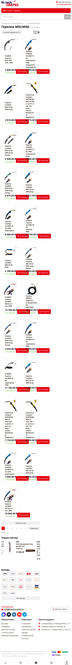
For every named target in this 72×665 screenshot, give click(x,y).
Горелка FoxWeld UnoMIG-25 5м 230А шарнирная (9, 226)
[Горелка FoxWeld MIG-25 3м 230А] (10, 252)
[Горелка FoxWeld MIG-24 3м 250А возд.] (10, 88)
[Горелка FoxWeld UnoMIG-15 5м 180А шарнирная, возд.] (31, 138)
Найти (67, 17)
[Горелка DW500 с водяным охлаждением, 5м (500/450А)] (31, 289)
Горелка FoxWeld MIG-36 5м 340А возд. (30, 379)
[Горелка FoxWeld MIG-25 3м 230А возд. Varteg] (10, 328)
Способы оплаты (7, 633)
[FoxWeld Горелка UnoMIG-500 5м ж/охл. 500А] (10, 289)
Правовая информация (9, 636)
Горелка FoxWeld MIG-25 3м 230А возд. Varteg (9, 340)
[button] (2, 553)
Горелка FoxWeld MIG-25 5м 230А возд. (30, 188)
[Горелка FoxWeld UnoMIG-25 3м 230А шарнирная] (10, 458)
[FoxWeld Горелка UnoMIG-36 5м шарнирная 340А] (10, 367)
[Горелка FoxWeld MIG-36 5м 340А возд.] (31, 367)
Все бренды (20, 598)
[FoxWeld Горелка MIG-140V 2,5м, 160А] (10, 44)
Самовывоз (5, 627)
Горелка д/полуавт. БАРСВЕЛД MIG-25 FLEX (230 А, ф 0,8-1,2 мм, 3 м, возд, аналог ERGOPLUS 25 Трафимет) (9, 425)
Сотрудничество (28, 636)
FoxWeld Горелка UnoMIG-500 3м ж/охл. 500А (8, 506)
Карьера (25, 633)
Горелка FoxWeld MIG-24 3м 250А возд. (9, 106)
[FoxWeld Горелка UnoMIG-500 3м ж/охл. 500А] (10, 494)
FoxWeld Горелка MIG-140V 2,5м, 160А (9, 59)
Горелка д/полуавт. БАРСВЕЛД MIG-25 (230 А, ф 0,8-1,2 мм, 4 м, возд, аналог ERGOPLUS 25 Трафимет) (30, 106)
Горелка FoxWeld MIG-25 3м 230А (9, 263)
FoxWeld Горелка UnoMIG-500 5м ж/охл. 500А (8, 301)
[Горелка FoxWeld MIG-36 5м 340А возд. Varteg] (10, 138)
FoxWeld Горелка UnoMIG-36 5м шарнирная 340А (9, 379)
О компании (26, 624)
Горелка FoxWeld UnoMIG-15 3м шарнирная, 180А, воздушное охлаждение (31, 59)
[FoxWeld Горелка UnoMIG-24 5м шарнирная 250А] (31, 328)
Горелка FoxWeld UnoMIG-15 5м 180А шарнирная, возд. (30, 150)
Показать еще (21, 523)
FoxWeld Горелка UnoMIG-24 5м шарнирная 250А (30, 340)
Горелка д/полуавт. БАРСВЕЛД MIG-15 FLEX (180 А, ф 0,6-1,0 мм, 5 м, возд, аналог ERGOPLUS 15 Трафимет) (30, 425)
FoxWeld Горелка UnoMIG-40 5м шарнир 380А (30, 226)
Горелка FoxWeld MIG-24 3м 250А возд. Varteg (9, 188)
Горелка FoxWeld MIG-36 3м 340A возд (29, 469)
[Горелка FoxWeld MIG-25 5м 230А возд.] (31, 177)
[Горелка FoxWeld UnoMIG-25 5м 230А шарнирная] (10, 213)
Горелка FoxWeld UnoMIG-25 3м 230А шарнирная (9, 469)
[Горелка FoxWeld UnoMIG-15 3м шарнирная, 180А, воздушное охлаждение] (31, 44)
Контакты (25, 639)
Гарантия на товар (8, 630)
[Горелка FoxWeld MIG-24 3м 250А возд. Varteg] (10, 177)
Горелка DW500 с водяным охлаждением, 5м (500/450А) (31, 301)
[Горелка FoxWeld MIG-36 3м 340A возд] (31, 458)
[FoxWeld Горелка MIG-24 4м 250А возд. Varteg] (31, 252)
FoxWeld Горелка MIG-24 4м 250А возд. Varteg (30, 263)
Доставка (4, 624)
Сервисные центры (29, 630)
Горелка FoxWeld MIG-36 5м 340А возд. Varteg (9, 150)
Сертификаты (27, 627)
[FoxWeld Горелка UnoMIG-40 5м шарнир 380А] (31, 213)
